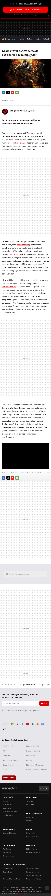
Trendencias (7, 849)
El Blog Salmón (31, 849)
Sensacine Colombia (33, 875)
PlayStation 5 (8, 746)
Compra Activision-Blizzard (37, 770)
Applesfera (7, 808)
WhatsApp (12, 724)
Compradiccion (8, 856)
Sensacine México (32, 872)
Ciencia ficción (10, 39)
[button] (22, 110)
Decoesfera (7, 852)
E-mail (17, 92)
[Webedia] (9, 790)
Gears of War (25, 473)
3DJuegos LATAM (32, 868)
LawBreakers (23, 244)
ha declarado (16, 254)
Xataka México (8, 868)
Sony (5, 770)
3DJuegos (29, 801)
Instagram (32, 724)
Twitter (8, 92)
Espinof (29, 821)
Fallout (29, 39)
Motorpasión (30, 833)
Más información (21, 893)
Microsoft (30, 760)
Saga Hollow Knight (10, 760)
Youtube (27, 724)
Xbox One (6, 755)
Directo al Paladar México (12, 879)
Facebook (3, 92)
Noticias (14, 473)
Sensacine (30, 817)
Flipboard (12, 92)
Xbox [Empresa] (9, 765)
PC (4, 751)
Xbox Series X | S (32, 746)
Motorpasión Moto (32, 836)
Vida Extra (30, 805)
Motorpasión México (33, 879)
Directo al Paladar (9, 833)
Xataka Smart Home (10, 812)
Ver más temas (8, 778)
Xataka (5, 801)
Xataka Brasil (7, 872)
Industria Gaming (33, 751)
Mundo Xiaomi (8, 815)
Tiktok (5, 728)
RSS (37, 724)
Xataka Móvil (7, 805)
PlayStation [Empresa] (34, 765)
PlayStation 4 (31, 755)
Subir (42, 788)
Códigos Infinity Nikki (27, 685)
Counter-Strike (9, 286)
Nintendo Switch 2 (42, 39)
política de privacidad (33, 710)
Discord (43, 724)
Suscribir (44, 703)
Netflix (21, 39)
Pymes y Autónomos (33, 852)
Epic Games (20, 143)
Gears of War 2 (37, 473)
